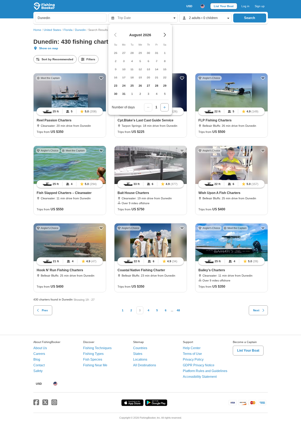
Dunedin (80, 29)
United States (52, 29)
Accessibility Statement (200, 376)
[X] (45, 402)
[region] (70, 111)
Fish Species (92, 359)
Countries (140, 348)
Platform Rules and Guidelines (205, 371)
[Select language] (202, 6)
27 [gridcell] (148, 85)
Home (37, 29)
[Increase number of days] (165, 107)
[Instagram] (54, 402)
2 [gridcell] (140, 93)
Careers (39, 353)
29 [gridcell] (164, 85)
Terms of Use (192, 353)
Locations (140, 359)
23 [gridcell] (115, 85)
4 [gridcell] (156, 93)
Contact (39, 365)
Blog (36, 359)
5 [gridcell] (165, 93)
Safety (38, 371)
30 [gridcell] (115, 93)
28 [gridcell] (156, 85)
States (137, 353)
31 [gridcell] (124, 93)
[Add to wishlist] (101, 78)
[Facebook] (36, 402)
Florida (67, 29)
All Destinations (144, 365)
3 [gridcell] (148, 93)
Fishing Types (93, 353)
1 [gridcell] (132, 93)
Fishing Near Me (95, 365)
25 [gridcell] (132, 85)
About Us (40, 348)
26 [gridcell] (140, 85)
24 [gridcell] (124, 85)
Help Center (191, 348)
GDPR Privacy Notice (198, 365)
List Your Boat (224, 6)
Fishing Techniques (97, 348)
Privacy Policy (193, 359)
